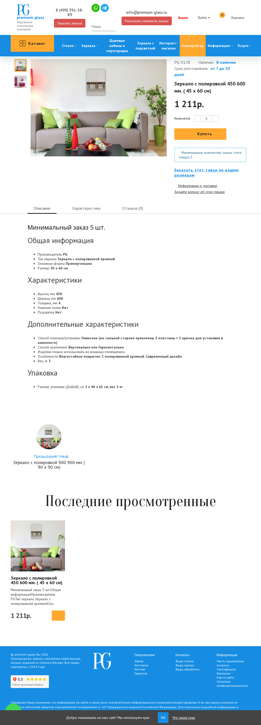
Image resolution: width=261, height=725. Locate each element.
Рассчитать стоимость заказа (146, 21)
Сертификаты (226, 669)
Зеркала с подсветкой (145, 46)
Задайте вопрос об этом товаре (199, 192)
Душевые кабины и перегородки (117, 45)
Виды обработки (187, 669)
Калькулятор (193, 45)
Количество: (182, 118)
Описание (42, 208)
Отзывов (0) (132, 208)
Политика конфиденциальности (232, 684)
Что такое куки (183, 717)
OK (163, 717)
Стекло (68, 45)
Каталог (36, 43)
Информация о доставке (197, 185)
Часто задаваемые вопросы (230, 663)
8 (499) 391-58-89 (70, 12)
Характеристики (86, 208)
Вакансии (223, 673)
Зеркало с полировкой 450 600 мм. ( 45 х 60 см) (36, 580)
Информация (219, 45)
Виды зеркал (185, 665)
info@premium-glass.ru (146, 12)
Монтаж (139, 669)
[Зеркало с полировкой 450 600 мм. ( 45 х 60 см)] (21, 65)
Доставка (141, 665)
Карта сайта (225, 677)
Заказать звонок (69, 23)
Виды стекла (185, 661)
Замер (138, 661)
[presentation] (37, 165)
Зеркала (88, 45)
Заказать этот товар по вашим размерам (206, 172)
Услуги (243, 45)
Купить (204, 133)
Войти (202, 17)
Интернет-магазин (168, 46)
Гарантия (140, 673)
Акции (183, 17)
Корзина (232, 17)
